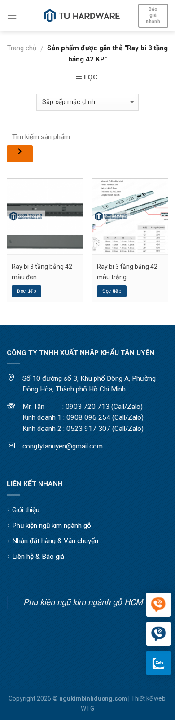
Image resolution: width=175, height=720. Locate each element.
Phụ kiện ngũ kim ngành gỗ (51, 526)
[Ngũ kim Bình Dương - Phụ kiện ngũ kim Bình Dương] (82, 15)
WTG (87, 708)
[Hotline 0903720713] (158, 634)
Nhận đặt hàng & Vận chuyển (55, 541)
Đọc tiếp (26, 291)
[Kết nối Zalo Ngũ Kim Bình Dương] (158, 663)
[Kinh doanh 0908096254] (158, 605)
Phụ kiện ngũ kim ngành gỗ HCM (83, 602)
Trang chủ (21, 48)
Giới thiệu (25, 510)
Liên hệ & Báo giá (38, 557)
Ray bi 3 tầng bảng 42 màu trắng (127, 271)
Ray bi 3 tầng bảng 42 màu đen (42, 271)
